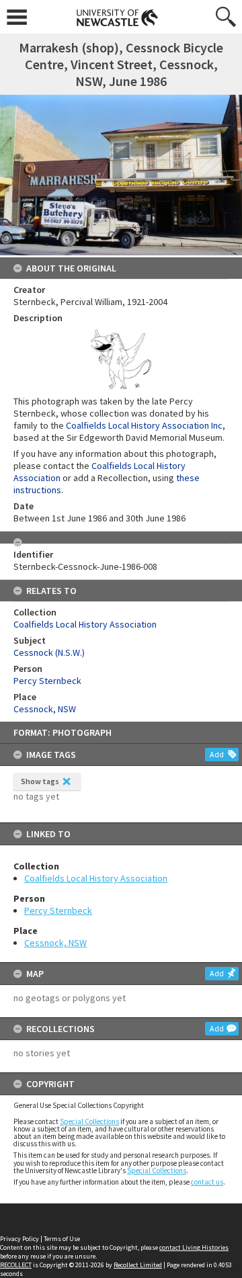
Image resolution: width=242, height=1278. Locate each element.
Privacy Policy (19, 1238)
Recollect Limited (138, 1265)
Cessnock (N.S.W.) (49, 652)
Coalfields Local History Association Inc (144, 425)
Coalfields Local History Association (95, 878)
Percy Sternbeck (58, 910)
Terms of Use (62, 1238)
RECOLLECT (16, 1265)
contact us (207, 1182)
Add (217, 754)
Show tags (40, 781)
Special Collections (89, 1121)
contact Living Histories (194, 1247)
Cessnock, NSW (55, 943)
